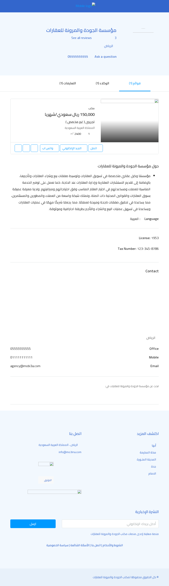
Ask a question (105, 56)
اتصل (93, 148)
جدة (153, 466)
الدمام (152, 473)
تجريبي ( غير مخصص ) (80, 122)
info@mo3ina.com (70, 452)
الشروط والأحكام (113, 545)
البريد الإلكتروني (71, 148)
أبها (154, 445)
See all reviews (81, 38)
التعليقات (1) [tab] (68, 83)
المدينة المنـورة (146, 459)
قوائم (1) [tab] (135, 83)
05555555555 (77, 56)
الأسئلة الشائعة (79, 545)
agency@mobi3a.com (25, 366)
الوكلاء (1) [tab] (102, 83)
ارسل (33, 524)
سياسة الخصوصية (57, 545)
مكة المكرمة (148, 452)
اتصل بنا (96, 545)
